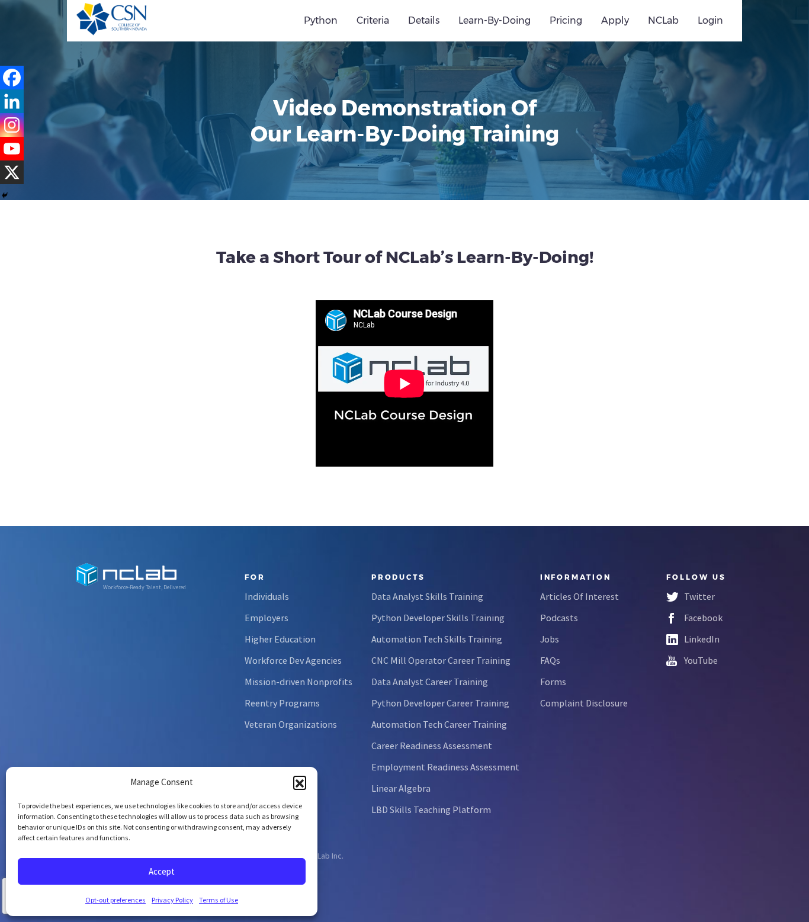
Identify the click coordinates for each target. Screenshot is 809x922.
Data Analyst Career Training (429, 682)
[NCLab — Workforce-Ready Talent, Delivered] (143, 20)
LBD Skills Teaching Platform (431, 809)
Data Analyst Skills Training (427, 596)
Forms (553, 682)
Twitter (699, 596)
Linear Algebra (401, 788)
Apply (615, 20)
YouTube (701, 660)
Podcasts (559, 618)
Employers (266, 618)
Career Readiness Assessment (431, 745)
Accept (162, 871)
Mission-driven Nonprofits (298, 682)
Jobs (549, 639)
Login (710, 20)
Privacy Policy (172, 899)
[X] (12, 172)
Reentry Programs (282, 703)
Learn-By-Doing (494, 20)
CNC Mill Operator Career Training (441, 660)
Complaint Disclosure (584, 703)
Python (321, 20)
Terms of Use (218, 899)
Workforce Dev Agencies (293, 660)
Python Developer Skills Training (438, 618)
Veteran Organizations (291, 724)
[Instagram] (12, 125)
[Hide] (4, 195)
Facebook (703, 618)
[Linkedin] (12, 101)
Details (423, 20)
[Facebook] (12, 77)
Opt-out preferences (115, 899)
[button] (300, 782)
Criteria (373, 20)
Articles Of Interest (579, 596)
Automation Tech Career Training (439, 724)
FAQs (550, 660)
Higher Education (280, 639)
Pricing (566, 20)
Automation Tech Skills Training (436, 639)
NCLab (663, 20)
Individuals (267, 596)
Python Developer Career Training (440, 703)
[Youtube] (12, 148)
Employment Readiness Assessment (445, 767)
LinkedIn (702, 639)
